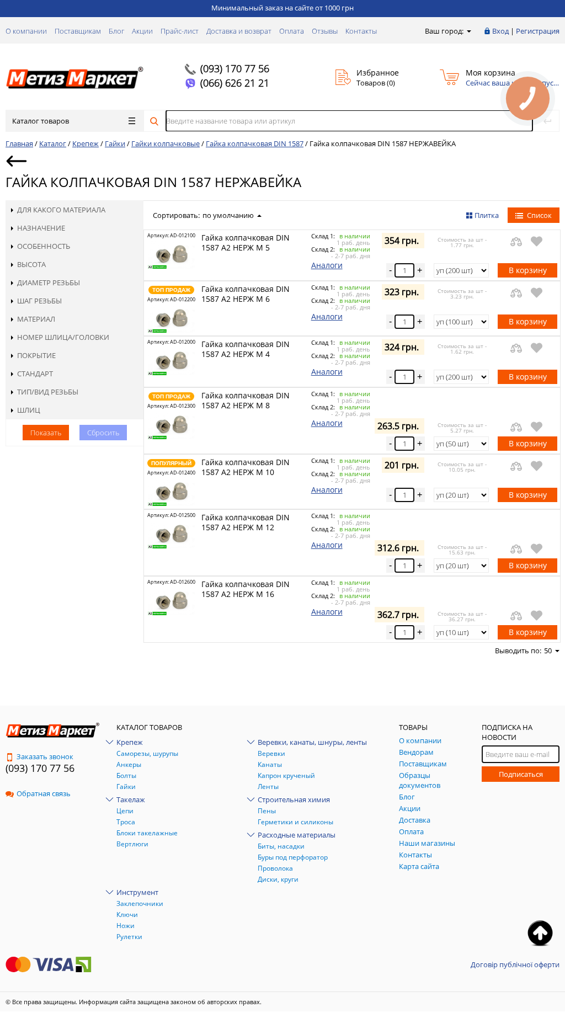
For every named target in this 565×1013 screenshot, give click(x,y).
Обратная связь (44, 793)
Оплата (291, 31)
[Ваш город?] (468, 31)
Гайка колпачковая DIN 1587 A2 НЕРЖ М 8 (245, 400)
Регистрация (537, 31)
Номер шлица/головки (63, 337)
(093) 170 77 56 (234, 68)
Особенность (43, 246)
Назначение (41, 228)
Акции (142, 31)
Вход (500, 31)
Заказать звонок (45, 756)
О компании (26, 31)
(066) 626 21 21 (234, 82)
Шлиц (28, 410)
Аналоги (327, 265)
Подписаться (521, 774)
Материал (36, 319)
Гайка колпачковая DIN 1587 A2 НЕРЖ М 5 (245, 242)
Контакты (361, 31)
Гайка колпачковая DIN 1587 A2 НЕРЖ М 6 (245, 294)
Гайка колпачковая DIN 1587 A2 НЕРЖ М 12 (245, 522)
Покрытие (36, 355)
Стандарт (35, 373)
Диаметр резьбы (48, 282)
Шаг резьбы (39, 301)
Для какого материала (61, 210)
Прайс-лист (180, 31)
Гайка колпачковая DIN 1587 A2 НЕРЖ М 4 (245, 349)
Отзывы (325, 31)
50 (548, 650)
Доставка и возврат (238, 31)
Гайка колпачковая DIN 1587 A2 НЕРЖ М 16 (245, 589)
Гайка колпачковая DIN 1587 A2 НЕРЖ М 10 (245, 467)
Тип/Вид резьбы (47, 392)
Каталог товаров (40, 121)
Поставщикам (78, 31)
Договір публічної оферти (515, 964)
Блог (116, 31)
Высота (31, 264)
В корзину (528, 270)
